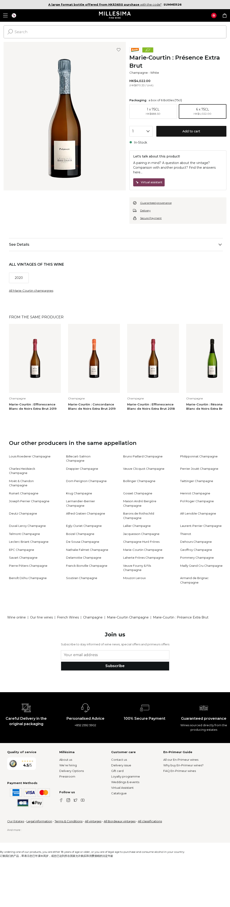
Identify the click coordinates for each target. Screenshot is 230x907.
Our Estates (15, 821)
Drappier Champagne (82, 468)
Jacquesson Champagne (141, 534)
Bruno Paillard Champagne (143, 456)
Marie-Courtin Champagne (142, 550)
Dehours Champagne (196, 541)
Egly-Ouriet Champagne (84, 526)
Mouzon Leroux (134, 578)
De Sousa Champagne (82, 541)
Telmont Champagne (24, 534)
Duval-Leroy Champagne (27, 526)
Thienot (185, 534)
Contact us (119, 759)
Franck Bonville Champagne (86, 565)
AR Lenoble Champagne (198, 513)
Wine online (16, 617)
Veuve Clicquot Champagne (143, 468)
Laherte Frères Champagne (143, 557)
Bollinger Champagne (139, 481)
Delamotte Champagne (83, 557)
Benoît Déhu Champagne (28, 578)
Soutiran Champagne (81, 578)
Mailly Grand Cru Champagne (201, 565)
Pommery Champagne (197, 557)
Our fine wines (41, 617)
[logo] (115, 15)
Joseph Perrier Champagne (29, 501)
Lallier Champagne (137, 526)
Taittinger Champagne (196, 481)
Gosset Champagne (137, 493)
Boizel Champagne (80, 534)
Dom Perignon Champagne (86, 481)
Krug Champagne (79, 493)
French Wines (68, 617)
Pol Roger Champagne (197, 501)
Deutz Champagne (23, 513)
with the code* (104, 4)
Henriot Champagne (195, 493)
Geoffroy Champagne (196, 550)
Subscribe (115, 666)
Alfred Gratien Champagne (85, 513)
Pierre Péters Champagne (28, 565)
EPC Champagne (21, 550)
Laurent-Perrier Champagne (201, 526)
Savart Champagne (23, 557)
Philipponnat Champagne (199, 456)
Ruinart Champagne (23, 493)
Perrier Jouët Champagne (199, 468)
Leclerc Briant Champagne (29, 541)
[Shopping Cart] (224, 15)
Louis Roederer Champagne (30, 456)
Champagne (138, 72)
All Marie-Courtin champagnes (31, 290)
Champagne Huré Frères (141, 541)
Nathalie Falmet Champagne (87, 550)
